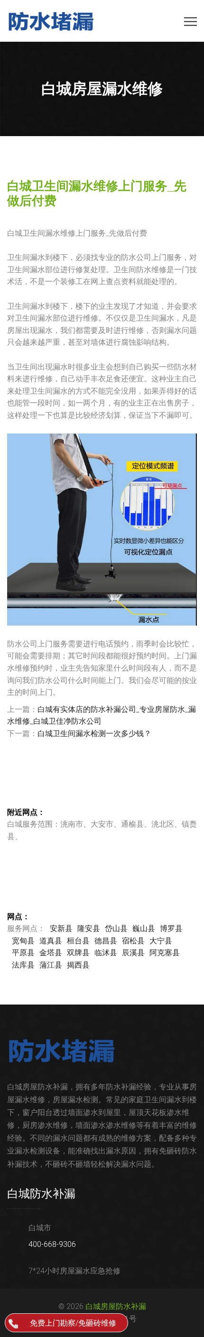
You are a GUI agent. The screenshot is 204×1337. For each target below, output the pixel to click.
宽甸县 (23, 940)
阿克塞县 (164, 952)
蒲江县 (50, 964)
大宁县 (160, 940)
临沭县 (105, 952)
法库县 (23, 964)
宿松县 (133, 940)
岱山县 (116, 928)
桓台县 (78, 940)
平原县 (23, 952)
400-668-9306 (52, 1244)
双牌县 (78, 952)
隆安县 (88, 928)
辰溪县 (133, 952)
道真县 (50, 940)
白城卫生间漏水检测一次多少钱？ (94, 733)
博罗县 (171, 928)
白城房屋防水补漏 (115, 1306)
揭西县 (78, 964)
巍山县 (143, 928)
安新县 (61, 928)
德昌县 (105, 940)
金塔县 (50, 952)
